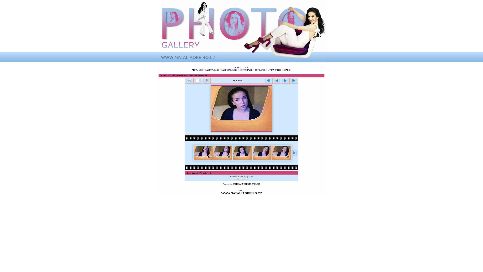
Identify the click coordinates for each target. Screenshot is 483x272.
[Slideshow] (206, 80)
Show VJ (203, 75)
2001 (170, 75)
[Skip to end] (294, 80)
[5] (246, 179)
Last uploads (212, 70)
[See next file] (285, 80)
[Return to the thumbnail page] (189, 80)
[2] (239, 179)
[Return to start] (268, 80)
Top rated (260, 70)
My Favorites (274, 70)
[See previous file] (277, 80)
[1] (236, 179)
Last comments (229, 70)
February (192, 75)
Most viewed (246, 70)
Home (237, 68)
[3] (241, 179)
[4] (244, 179)
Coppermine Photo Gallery (246, 184)
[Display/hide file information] (198, 80)
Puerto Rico (179, 75)
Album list (197, 70)
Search (287, 70)
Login (245, 68)
